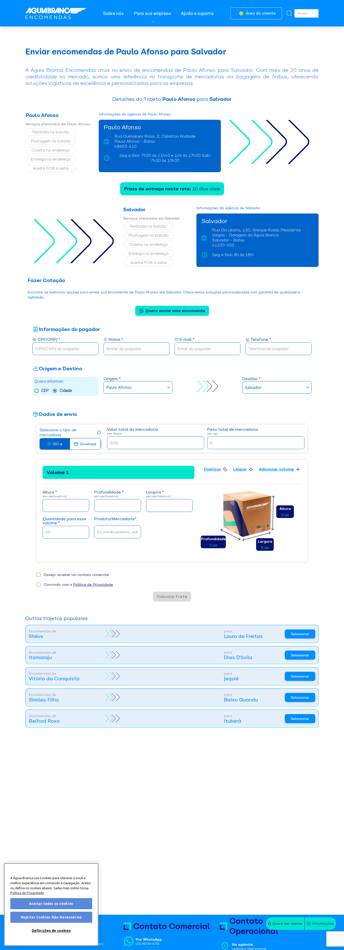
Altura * (55, 494)
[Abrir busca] (289, 13)
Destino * (251, 379)
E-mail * (187, 340)
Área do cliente (261, 13)
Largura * (158, 494)
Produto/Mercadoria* (115, 519)
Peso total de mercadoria (232, 431)
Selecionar (300, 634)
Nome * (116, 340)
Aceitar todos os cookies (51, 903)
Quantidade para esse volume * (64, 521)
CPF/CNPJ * (49, 340)
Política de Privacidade (93, 584)
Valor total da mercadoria (132, 431)
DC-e (57, 444)
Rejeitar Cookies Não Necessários (51, 917)
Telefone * (261, 340)
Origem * (112, 379)
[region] (51, 904)
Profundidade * (109, 494)
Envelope (88, 444)
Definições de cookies (51, 930)
